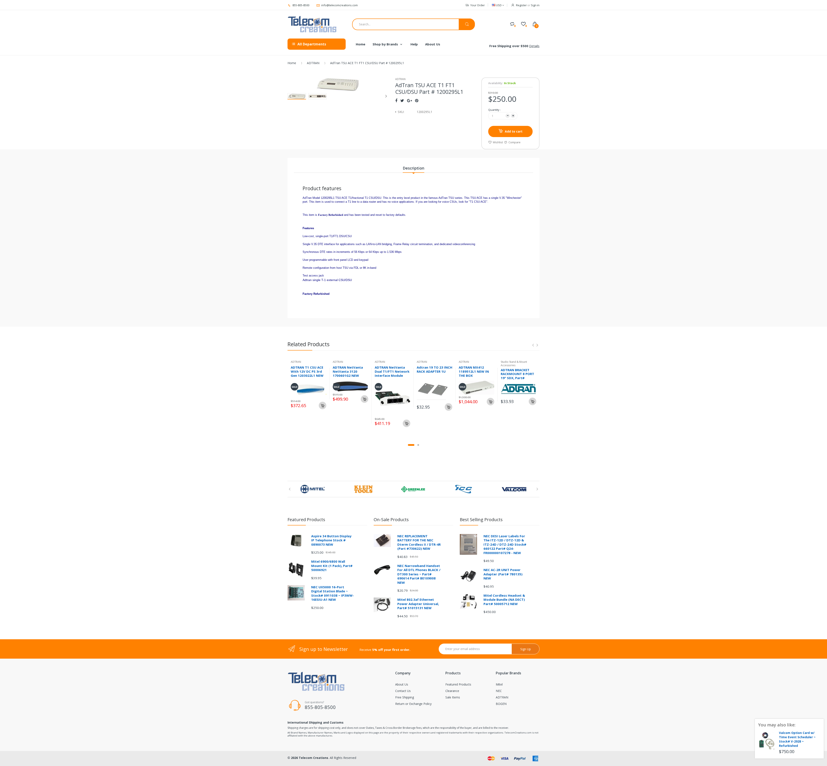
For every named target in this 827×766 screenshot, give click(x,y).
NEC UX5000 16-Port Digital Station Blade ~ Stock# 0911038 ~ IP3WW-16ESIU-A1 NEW (332, 593)
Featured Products (458, 684)
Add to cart (513, 131)
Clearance (452, 691)
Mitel (499, 684)
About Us (401, 684)
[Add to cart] (322, 405)
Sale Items (452, 697)
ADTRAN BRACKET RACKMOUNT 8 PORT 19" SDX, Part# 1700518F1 (517, 376)
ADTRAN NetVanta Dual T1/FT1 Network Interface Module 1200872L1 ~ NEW (392, 373)
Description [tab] (413, 168)
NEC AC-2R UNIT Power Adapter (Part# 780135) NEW (502, 574)
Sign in (535, 5)
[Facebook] (396, 100)
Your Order (477, 5)
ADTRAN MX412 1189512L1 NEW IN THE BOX (474, 371)
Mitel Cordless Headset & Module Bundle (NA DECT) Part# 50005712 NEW (504, 599)
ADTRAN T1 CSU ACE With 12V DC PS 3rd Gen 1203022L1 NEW (307, 371)
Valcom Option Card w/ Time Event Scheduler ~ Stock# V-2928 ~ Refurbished (797, 739)
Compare (514, 142)
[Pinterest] (416, 100)
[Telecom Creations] (312, 24)
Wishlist (498, 142)
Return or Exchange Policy (413, 704)
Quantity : (494, 110)
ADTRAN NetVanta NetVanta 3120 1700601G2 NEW (348, 371)
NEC (499, 691)
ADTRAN (313, 63)
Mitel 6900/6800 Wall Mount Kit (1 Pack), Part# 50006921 (332, 565)
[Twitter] (402, 100)
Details (534, 46)
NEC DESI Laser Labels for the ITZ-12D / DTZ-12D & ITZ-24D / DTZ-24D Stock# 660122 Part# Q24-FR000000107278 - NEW (504, 544)
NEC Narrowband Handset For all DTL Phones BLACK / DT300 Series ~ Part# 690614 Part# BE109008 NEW (418, 574)
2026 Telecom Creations (309, 758)
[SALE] (392, 398)
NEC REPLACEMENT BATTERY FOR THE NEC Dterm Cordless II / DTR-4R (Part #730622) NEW (419, 542)
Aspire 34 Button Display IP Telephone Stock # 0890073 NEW (331, 540)
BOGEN (501, 704)
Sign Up (525, 649)
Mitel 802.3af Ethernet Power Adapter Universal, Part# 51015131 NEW (418, 603)
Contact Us (403, 691)
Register (521, 5)
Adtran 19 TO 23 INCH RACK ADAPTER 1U (434, 369)
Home (292, 63)
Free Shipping (404, 697)
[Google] (409, 100)
